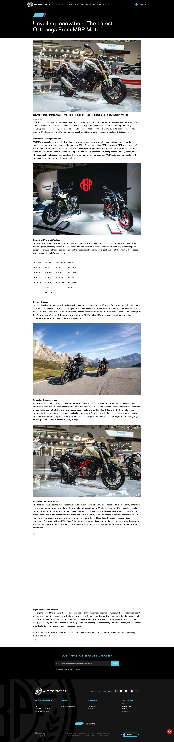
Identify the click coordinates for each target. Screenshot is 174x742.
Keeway (124, 704)
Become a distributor (97, 4)
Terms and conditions (74, 735)
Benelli (124, 708)
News (77, 4)
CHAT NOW (90, 704)
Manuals (90, 709)
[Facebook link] (115, 691)
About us (84, 4)
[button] (141, 4)
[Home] (50, 691)
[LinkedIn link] (126, 691)
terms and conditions (73, 669)
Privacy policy (90, 735)
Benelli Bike (125, 711)
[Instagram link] (121, 691)
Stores (70, 4)
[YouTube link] (131, 691)
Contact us (91, 706)
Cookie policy (103, 735)
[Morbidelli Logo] (41, 4)
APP (109, 4)
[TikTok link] (136, 691)
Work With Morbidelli (68, 706)
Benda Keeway (126, 706)
